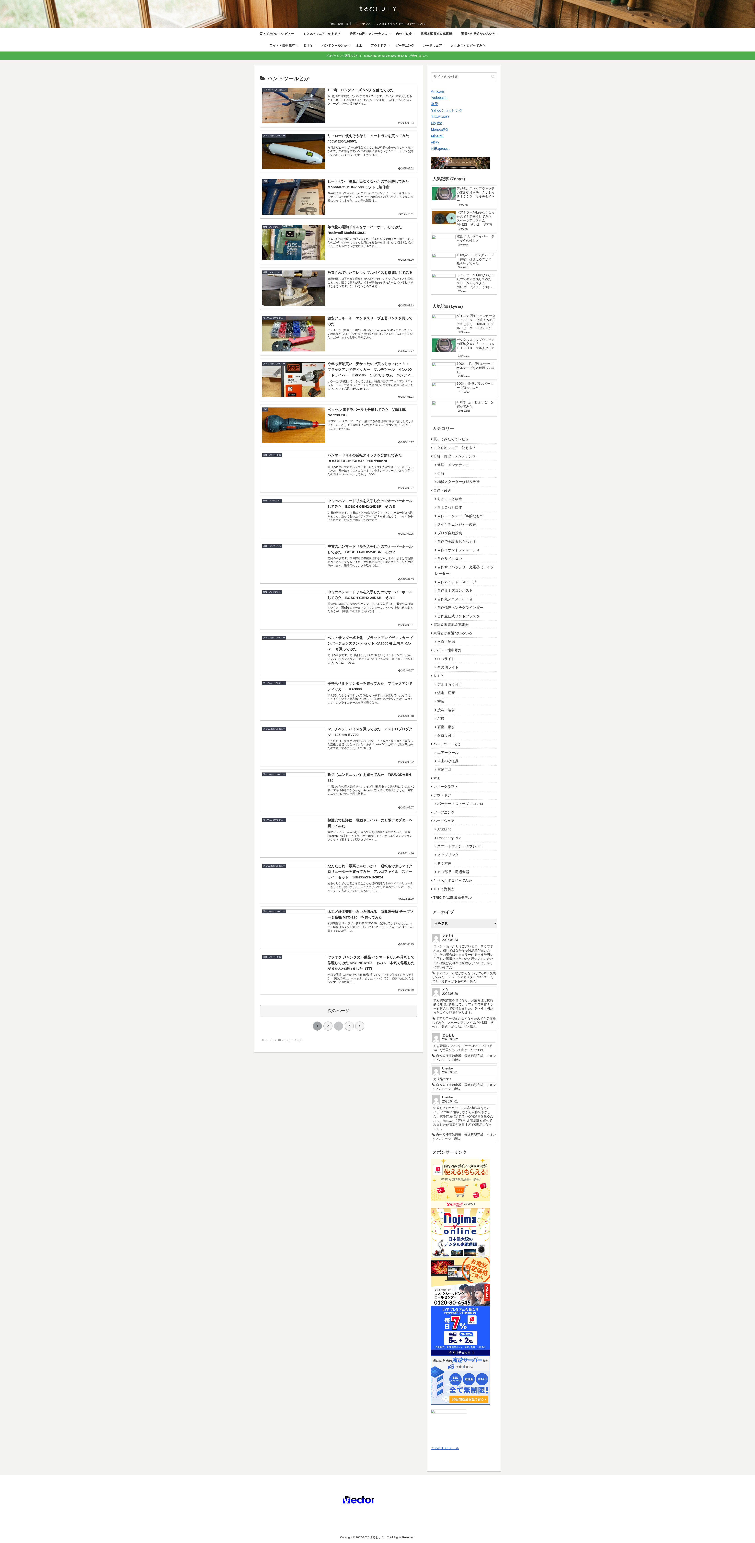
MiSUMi (437, 136)
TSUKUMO (440, 117)
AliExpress (439, 149)
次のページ (339, 1010)
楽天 (434, 104)
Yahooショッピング (446, 110)
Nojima (436, 123)
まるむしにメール (445, 1448)
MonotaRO (439, 129)
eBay (435, 142)
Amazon (437, 91)
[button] (493, 76)
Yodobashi (439, 98)
